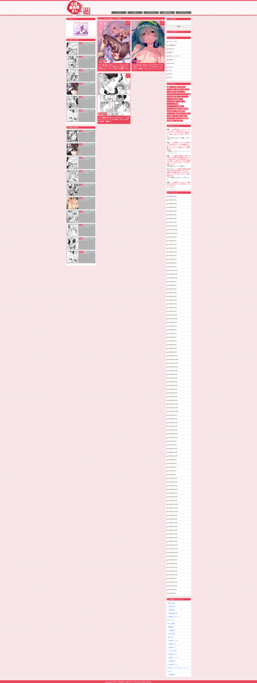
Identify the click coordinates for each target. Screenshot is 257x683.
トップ (119, 12)
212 (169, 77)
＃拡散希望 (171, 45)
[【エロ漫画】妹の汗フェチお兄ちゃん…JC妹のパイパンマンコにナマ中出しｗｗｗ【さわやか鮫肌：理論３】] (114, 95)
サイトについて (151, 12)
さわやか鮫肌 (102, 61)
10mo (169, 67)
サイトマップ (183, 12)
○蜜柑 (169, 52)
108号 (169, 63)
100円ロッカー (172, 56)
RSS (135, 12)
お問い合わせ (167, 12)
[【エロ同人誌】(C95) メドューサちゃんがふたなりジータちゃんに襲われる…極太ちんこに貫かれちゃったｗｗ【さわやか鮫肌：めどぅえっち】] (114, 42)
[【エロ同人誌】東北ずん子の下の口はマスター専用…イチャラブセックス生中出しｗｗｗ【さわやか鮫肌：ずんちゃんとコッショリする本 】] (148, 42)
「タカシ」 (171, 41)
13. (169, 70)
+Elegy (170, 48)
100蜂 (169, 59)
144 (169, 74)
